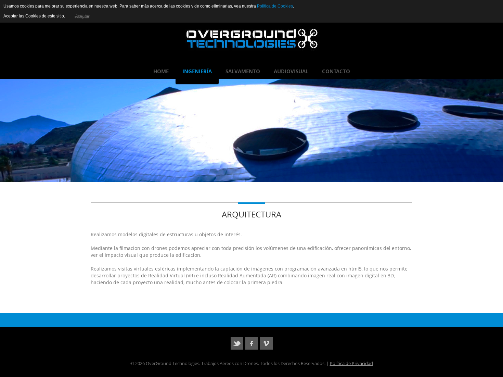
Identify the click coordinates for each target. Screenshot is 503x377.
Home (161, 71)
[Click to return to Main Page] (252, 39)
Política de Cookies (275, 6)
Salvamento (242, 71)
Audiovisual (291, 71)
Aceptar (82, 16)
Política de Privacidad (351, 363)
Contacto (336, 71)
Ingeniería (197, 71)
